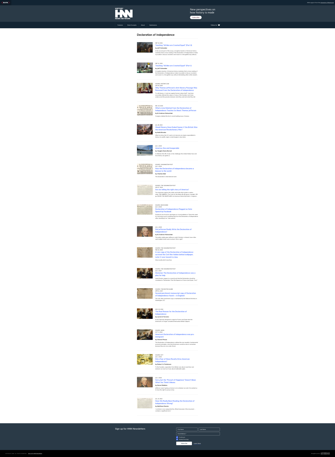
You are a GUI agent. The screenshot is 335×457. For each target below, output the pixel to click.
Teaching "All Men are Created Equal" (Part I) (173, 66)
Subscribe (195, 17)
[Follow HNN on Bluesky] (219, 25)
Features (120, 25)
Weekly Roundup (184, 439)
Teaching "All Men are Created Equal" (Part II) (173, 45)
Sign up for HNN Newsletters (35, 453)
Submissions (153, 25)
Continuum (182, 437)
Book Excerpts (132, 25)
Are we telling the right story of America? (172, 189)
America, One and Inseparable (167, 148)
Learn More (197, 443)
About (143, 25)
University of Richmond (327, 2)
